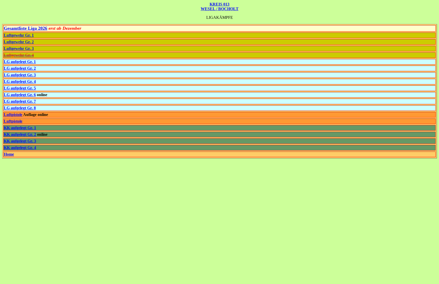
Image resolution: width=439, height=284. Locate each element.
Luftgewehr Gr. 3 (19, 48)
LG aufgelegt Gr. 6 (20, 95)
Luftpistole (13, 114)
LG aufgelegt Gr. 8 (20, 108)
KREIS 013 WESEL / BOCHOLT (220, 6)
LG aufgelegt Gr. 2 (20, 68)
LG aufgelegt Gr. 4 (20, 81)
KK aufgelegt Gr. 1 (20, 128)
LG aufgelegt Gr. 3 (20, 75)
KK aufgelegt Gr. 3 (20, 141)
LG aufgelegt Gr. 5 (20, 88)
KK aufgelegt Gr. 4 (20, 147)
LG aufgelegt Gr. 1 (20, 61)
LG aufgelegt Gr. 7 (20, 101)
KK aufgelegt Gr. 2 (20, 134)
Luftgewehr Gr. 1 (19, 35)
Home (9, 154)
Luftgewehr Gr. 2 (19, 42)
